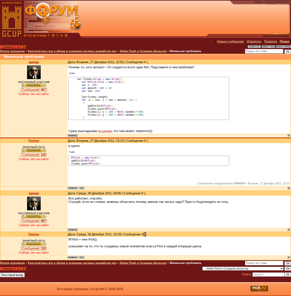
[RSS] (66, 36)
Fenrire (34, 140)
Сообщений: (34, 89)
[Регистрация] (37, 36)
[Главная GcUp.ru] (12, 36)
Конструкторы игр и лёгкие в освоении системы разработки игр (72, 51)
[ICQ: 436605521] (82, 188)
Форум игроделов (12, 51)
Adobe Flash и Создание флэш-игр (143, 51)
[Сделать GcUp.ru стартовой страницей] (53, 36)
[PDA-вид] (62, 36)
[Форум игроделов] (25, 36)
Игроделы (254, 41)
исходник (105, 131)
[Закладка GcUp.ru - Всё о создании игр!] (57, 36)
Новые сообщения (230, 41)
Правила (270, 41)
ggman (34, 62)
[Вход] (49, 36)
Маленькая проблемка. (186, 51)
